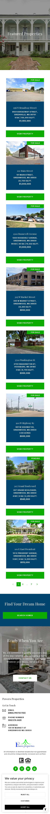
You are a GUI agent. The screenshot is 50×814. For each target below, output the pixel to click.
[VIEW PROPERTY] (25, 132)
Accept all (25, 807)
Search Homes (25, 615)
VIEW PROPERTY (25, 134)
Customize (25, 801)
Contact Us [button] (25, 678)
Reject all (25, 794)
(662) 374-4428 (15, 720)
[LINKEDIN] (28, 768)
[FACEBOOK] (15, 768)
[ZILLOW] (34, 768)
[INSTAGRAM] (22, 768)
